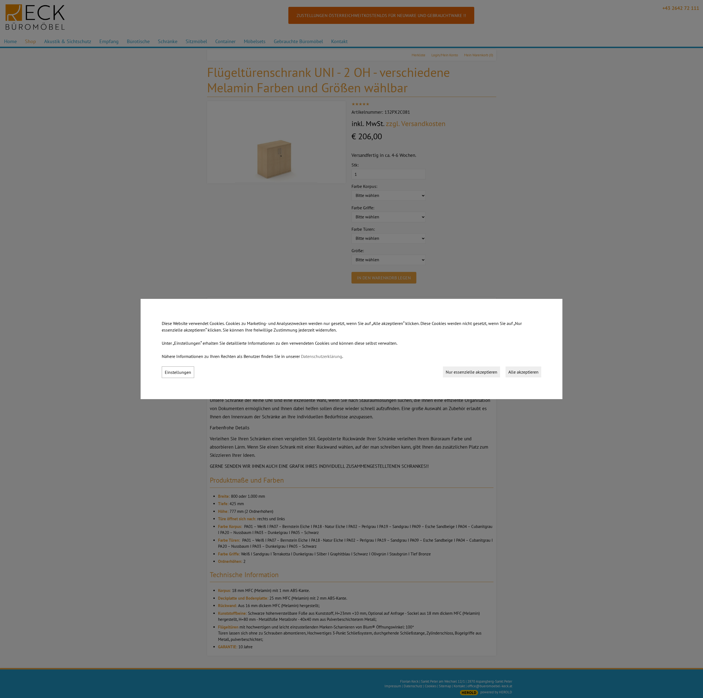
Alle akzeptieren (523, 372)
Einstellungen (178, 372)
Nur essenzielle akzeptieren (471, 372)
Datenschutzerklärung (321, 356)
